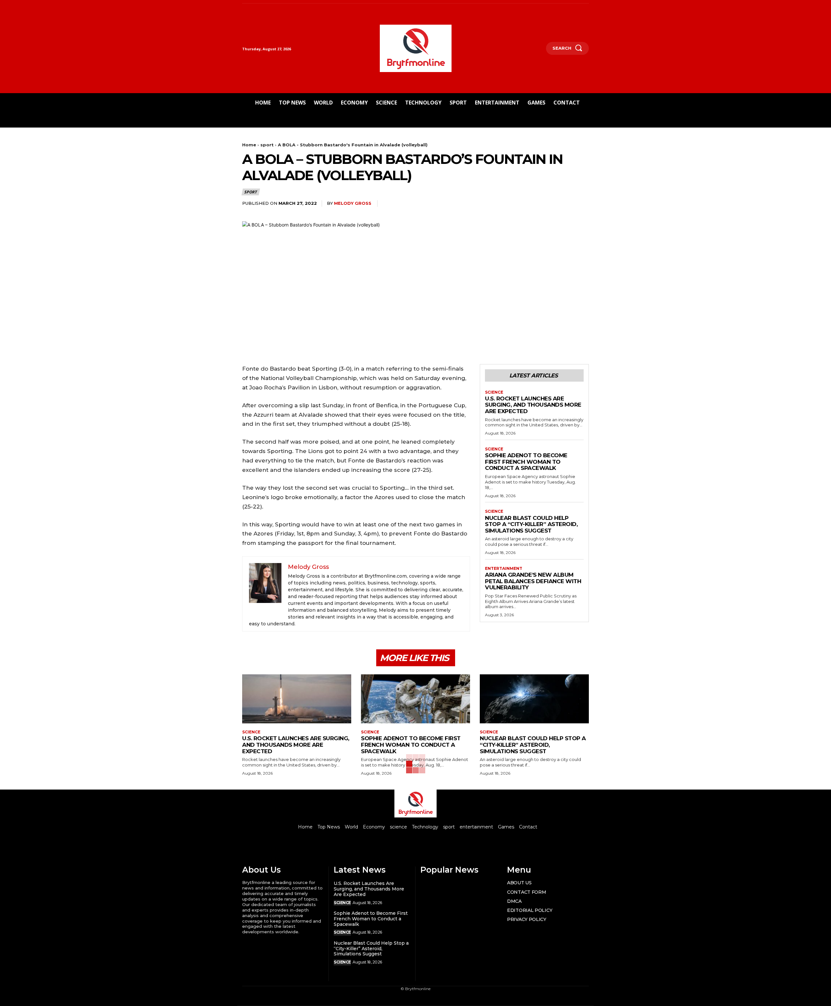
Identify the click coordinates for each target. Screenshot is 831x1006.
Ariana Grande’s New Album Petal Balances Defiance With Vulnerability (533, 581)
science (494, 392)
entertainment (503, 568)
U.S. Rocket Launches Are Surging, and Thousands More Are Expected (533, 404)
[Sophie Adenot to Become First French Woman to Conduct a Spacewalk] (415, 698)
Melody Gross (352, 203)
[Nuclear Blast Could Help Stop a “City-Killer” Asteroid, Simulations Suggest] (534, 698)
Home (249, 144)
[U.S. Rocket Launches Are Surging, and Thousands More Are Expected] (296, 698)
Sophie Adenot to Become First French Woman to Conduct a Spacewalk (526, 461)
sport (267, 144)
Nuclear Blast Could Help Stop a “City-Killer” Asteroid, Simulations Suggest (531, 524)
